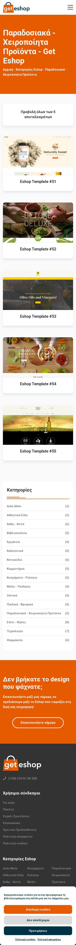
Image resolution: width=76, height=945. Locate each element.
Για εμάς (9, 802)
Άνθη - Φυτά (15, 524)
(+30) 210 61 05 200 (22, 778)
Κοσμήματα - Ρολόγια (22, 577)
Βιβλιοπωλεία (17, 533)
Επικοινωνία (11, 823)
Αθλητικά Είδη (17, 515)
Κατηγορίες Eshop (29, 69)
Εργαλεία (13, 542)
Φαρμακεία (14, 640)
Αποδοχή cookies (38, 909)
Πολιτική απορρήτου (49, 939)
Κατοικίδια (14, 560)
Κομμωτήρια (15, 568)
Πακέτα (8, 809)
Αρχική (8, 69)
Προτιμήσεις (38, 931)
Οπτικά (12, 595)
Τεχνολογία (15, 631)
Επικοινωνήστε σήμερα (38, 722)
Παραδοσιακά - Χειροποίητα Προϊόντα (34, 613)
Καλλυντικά (15, 551)
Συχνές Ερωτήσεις (16, 816)
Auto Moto (14, 506)
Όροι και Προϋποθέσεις (20, 830)
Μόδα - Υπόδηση (18, 586)
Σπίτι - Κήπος (16, 622)
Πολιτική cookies (25, 939)
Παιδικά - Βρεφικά (20, 604)
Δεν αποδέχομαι (38, 920)
